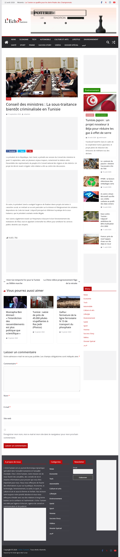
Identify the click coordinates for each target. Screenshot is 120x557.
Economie (24, 39)
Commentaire (10, 363)
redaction (27, 114)
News (13, 39)
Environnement (91, 39)
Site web (7, 418)
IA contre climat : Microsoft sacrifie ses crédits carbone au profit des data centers (107, 199)
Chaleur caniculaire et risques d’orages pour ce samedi (45, 2)
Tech (34, 39)
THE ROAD (13, 553)
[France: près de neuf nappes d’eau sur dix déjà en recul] (91, 242)
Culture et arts (61, 39)
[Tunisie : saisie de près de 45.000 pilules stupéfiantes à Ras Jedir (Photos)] (41, 297)
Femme (32, 45)
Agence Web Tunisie (22, 553)
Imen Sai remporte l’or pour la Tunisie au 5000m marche (23, 282)
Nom (7, 395)
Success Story (45, 45)
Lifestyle (76, 39)
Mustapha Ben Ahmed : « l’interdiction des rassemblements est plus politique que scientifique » (15, 322)
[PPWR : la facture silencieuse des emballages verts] (91, 183)
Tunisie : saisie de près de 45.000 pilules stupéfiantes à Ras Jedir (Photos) (40, 319)
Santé (13, 45)
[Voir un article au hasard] (113, 42)
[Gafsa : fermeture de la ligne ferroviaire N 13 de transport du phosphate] (68, 297)
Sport (22, 45)
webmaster (103, 138)
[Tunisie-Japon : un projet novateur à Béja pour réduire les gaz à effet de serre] (100, 102)
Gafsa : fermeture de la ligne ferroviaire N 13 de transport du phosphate (67, 319)
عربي (84, 45)
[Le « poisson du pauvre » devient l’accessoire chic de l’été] (91, 167)
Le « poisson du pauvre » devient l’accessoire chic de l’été (107, 165)
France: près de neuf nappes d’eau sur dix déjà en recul (107, 240)
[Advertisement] (42, 133)
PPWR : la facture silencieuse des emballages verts (107, 181)
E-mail (7, 407)
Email (75, 467)
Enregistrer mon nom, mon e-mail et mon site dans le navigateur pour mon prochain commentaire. (41, 436)
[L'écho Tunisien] (6, 42)
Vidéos (58, 45)
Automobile (45, 39)
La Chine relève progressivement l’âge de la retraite (60, 282)
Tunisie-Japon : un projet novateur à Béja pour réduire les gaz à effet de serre (100, 126)
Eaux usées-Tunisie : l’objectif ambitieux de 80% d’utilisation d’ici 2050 (107, 220)
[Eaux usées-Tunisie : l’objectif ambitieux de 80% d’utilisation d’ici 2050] (91, 221)
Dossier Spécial (71, 45)
